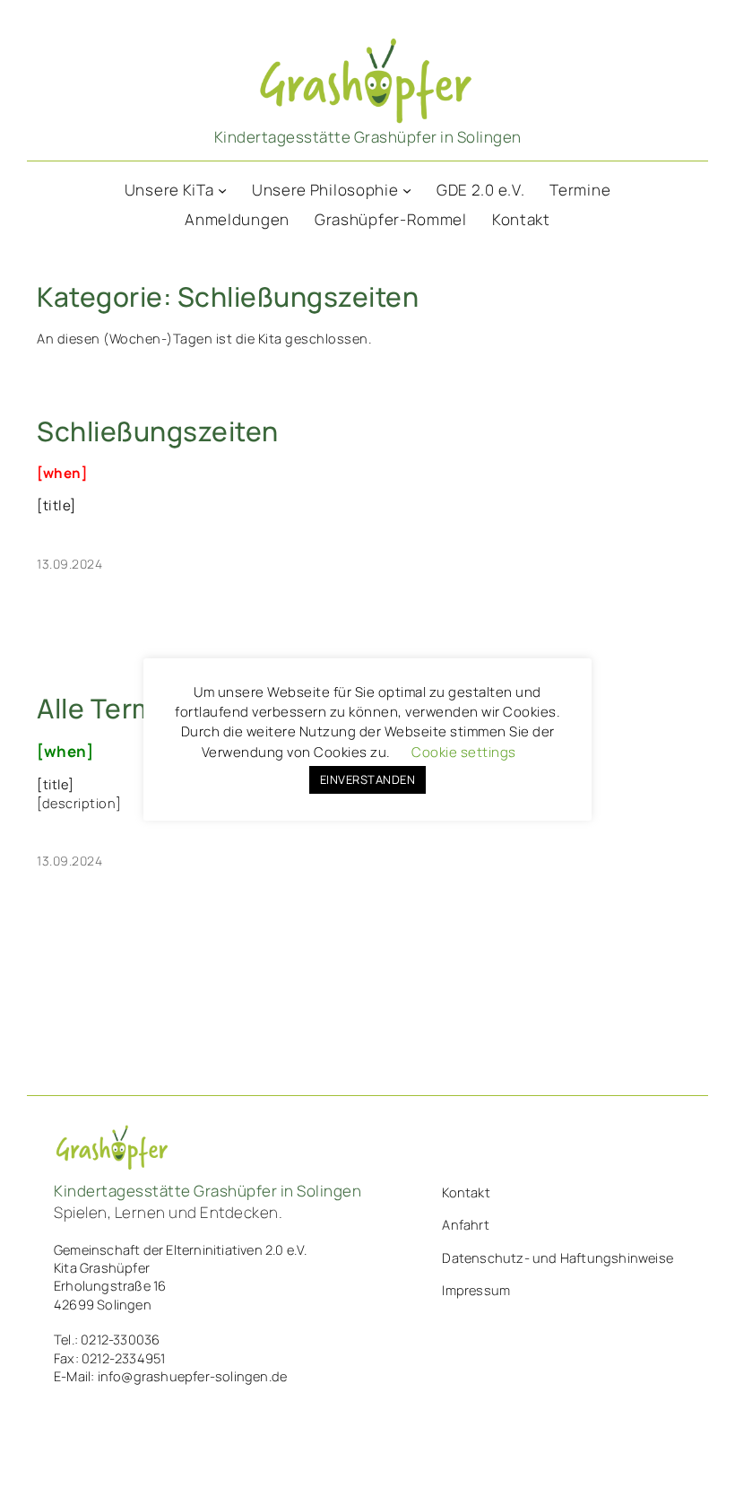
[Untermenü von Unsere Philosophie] (406, 190)
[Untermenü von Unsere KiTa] (222, 190)
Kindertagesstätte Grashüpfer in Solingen (368, 136)
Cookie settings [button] (463, 752)
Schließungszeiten (158, 431)
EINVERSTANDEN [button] (368, 779)
